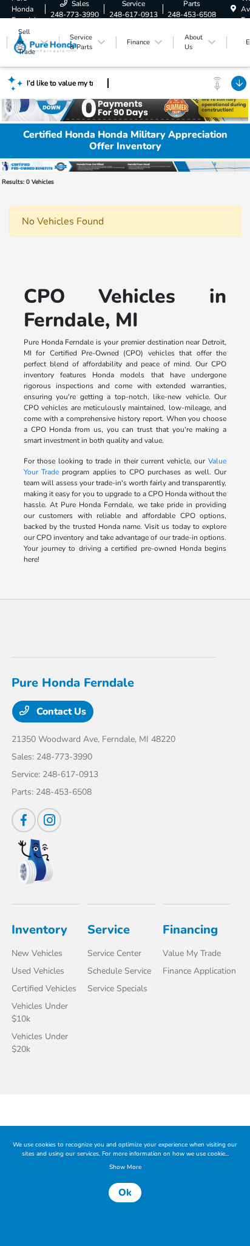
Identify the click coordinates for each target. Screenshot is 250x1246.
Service (108, 929)
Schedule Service (119, 971)
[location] (233, 9)
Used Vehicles (38, 971)
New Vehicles (37, 953)
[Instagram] (49, 820)
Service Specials (117, 988)
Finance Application (199, 971)
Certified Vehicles (44, 988)
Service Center (114, 953)
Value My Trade (192, 953)
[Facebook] (24, 820)
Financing (190, 929)
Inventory (39, 929)
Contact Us (60, 711)
